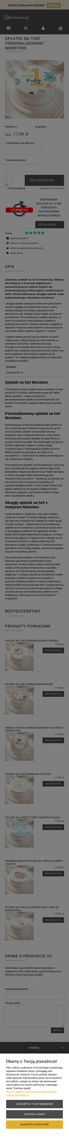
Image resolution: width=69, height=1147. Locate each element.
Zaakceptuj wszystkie (34, 1124)
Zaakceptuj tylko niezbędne (34, 1104)
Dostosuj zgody (34, 1114)
